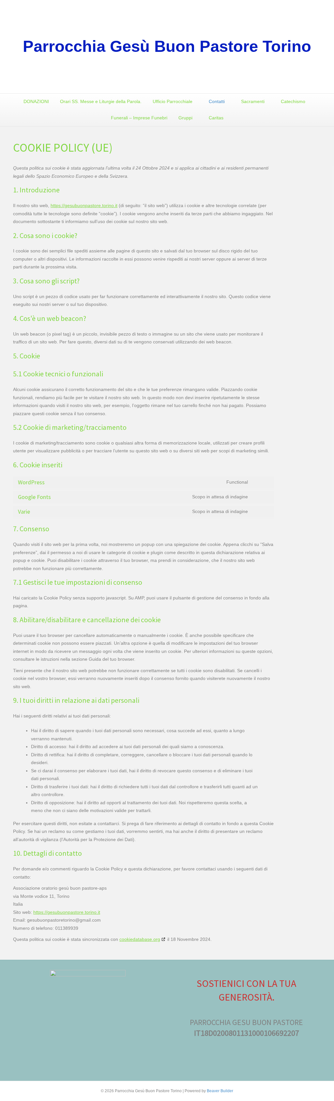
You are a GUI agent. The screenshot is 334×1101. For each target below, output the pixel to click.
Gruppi (185, 117)
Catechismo (293, 101)
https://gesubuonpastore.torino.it (84, 205)
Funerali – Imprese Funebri (139, 117)
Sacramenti (253, 101)
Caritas (216, 117)
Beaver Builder (220, 1091)
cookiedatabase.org (139, 939)
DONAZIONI (36, 101)
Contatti (217, 101)
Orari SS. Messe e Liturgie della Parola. (101, 101)
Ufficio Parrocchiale (172, 101)
